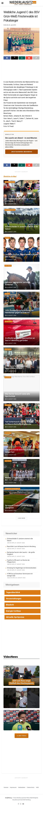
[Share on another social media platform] (36, 58)
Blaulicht (8, 321)
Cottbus (8, 265)
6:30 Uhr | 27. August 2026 (16, 570)
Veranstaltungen (13, 598)
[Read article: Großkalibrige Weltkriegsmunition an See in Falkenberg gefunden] (22, 332)
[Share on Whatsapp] (22, 58)
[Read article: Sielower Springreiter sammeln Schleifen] (22, 277)
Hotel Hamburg (26, 800)
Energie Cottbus (13, 611)
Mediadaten (21, 787)
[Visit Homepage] (23, 3)
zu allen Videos (21, 735)
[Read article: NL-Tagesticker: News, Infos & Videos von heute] (22, 193)
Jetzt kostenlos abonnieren (21, 152)
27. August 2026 (11, 204)
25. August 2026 (11, 399)
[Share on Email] (29, 58)
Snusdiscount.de (17, 800)
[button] (22, 676)
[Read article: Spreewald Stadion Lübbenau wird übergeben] (22, 500)
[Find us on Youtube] (23, 804)
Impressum (13, 787)
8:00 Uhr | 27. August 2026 (16, 556)
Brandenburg (9, 182)
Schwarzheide (10, 210)
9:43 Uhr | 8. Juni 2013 (10, 25)
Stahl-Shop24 (33, 798)
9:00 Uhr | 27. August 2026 (16, 543)
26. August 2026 (11, 259)
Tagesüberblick (13, 592)
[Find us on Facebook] (18, 804)
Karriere (6, 787)
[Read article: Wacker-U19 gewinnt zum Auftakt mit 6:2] (22, 472)
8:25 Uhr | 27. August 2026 (16, 548)
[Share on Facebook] (7, 58)
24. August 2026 (11, 510)
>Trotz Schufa (16, 798)
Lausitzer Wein (25, 798)
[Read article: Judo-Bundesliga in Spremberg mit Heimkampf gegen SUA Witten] (22, 305)
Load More (21, 518)
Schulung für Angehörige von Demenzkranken (21, 568)
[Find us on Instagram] (20, 804)
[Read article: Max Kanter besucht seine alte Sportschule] (22, 388)
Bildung (8, 377)
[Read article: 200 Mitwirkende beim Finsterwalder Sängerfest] (22, 444)
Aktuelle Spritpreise (15, 617)
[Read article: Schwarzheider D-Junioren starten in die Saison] (22, 221)
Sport (7, 237)
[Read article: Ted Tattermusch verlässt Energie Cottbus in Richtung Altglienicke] (22, 416)
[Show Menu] (2, 3)
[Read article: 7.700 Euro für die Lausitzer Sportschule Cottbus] (22, 360)
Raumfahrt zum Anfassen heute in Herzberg (21, 546)
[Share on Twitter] (14, 58)
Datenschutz (30, 787)
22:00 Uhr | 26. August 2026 (16, 578)
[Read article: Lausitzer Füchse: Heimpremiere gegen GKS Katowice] (22, 249)
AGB (37, 787)
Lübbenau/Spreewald (12, 488)
